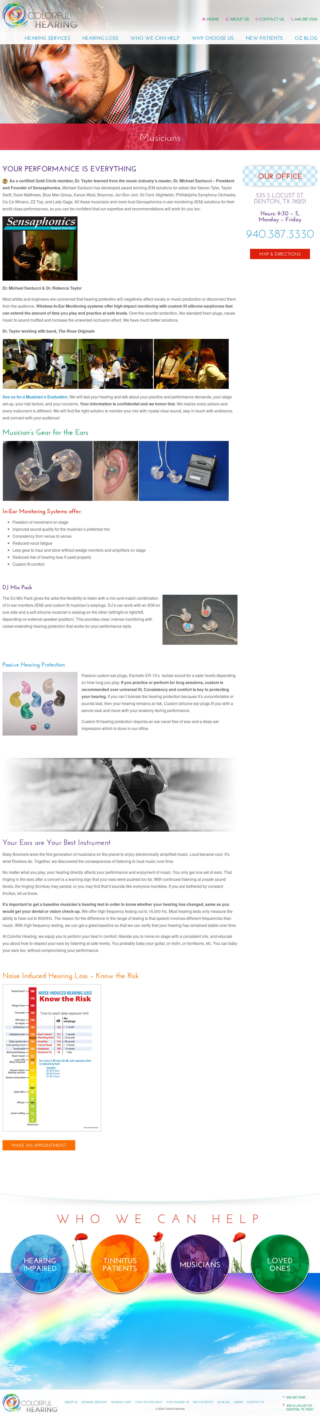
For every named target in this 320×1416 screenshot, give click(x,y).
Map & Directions (280, 254)
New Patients (264, 38)
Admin (238, 1402)
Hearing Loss (100, 38)
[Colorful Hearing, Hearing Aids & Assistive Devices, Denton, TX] (280, 278)
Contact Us (271, 20)
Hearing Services (47, 38)
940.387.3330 (306, 20)
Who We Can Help (155, 38)
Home (213, 20)
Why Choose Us (213, 38)
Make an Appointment (39, 1146)
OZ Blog (306, 38)
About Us (239, 20)
